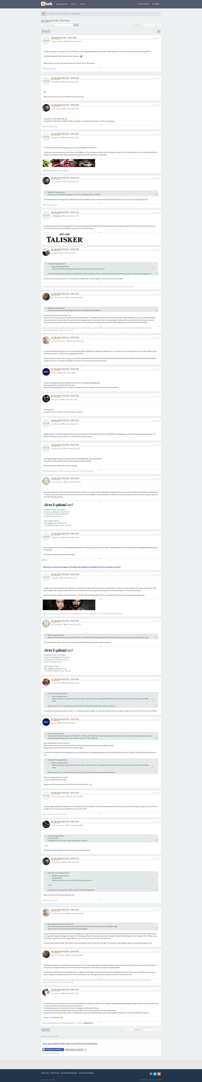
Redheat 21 (58, 449)
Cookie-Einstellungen (86, 1073)
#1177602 (155, 38)
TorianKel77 (58, 482)
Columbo (57, 216)
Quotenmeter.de (62, 4)
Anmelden (155, 4)
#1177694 (155, 396)
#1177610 (155, 105)
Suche (82, 4)
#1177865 (155, 951)
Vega (56, 253)
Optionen (129, 1029)
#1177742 (155, 574)
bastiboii (57, 993)
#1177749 (155, 621)
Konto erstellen (143, 4)
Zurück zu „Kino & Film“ (50, 1036)
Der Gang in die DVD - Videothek (55, 21)
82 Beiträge (137, 25)
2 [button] (146, 25)
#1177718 (155, 445)
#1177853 (155, 793)
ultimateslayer (59, 298)
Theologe (57, 109)
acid (55, 373)
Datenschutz (55, 1073)
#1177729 (155, 534)
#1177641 (155, 249)
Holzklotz (57, 683)
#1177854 (155, 821)
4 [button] (152, 25)
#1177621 (155, 134)
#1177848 (155, 719)
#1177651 (155, 337)
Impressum (45, 1073)
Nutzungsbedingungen (69, 1073)
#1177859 (155, 910)
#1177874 (155, 990)
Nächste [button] (157, 25)
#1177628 (155, 178)
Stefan (56, 578)
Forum (73, 4)
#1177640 (155, 212)
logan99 (57, 138)
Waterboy (57, 537)
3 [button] (149, 25)
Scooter (57, 399)
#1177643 (155, 294)
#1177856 (155, 858)
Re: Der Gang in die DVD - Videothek (65, 78)
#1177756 (155, 679)
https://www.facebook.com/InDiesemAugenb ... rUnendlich (63, 1023)
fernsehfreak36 (59, 796)
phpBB (52, 1080)
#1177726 (155, 478)
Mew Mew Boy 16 (60, 341)
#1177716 (155, 420)
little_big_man (59, 825)
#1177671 (155, 369)
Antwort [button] (46, 31)
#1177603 (155, 78)
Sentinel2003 (58, 41)
